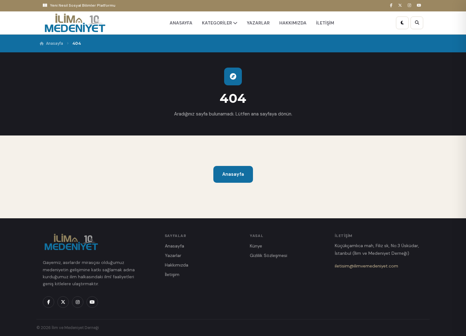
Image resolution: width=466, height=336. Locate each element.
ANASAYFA (181, 23)
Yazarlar (173, 255)
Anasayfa (54, 43)
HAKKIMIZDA (293, 23)
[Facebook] (392, 6)
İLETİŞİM (325, 23)
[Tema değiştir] (402, 22)
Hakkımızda (176, 265)
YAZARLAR (258, 23)
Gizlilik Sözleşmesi (268, 255)
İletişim (172, 274)
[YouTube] (420, 6)
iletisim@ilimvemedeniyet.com (366, 266)
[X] (401, 6)
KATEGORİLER (217, 23)
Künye (256, 246)
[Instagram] (410, 6)
